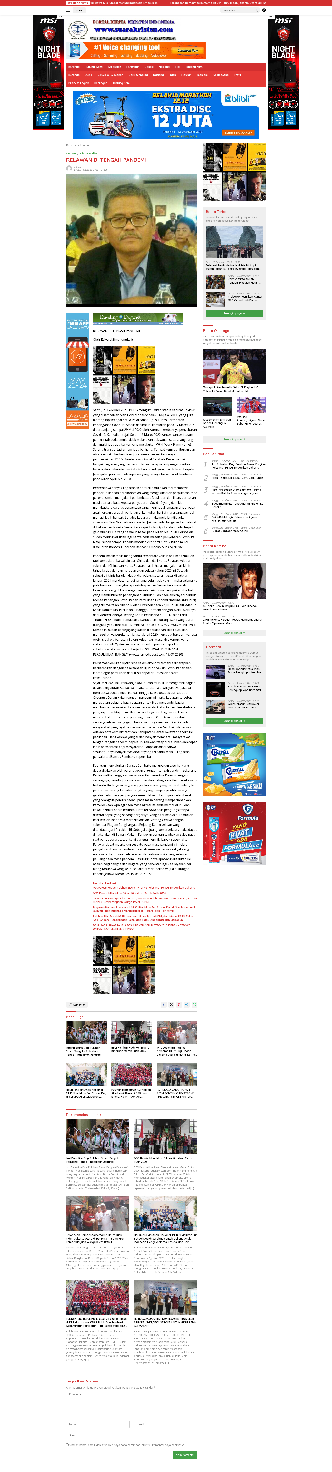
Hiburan (186, 75)
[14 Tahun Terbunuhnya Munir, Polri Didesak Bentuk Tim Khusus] (234, 581)
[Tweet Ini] (171, 1005)
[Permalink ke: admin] (69, 168)
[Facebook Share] (164, 1005)
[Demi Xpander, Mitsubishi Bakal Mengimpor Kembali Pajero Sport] (215, 672)
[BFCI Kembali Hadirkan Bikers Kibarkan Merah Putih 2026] (131, 1032)
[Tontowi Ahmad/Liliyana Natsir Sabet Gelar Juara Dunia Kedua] (251, 405)
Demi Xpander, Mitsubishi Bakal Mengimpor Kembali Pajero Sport (245, 670)
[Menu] (68, 10)
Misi (177, 67)
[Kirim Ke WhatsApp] (194, 1005)
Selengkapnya (233, 313)
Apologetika (221, 75)
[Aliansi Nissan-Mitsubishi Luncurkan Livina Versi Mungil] (215, 707)
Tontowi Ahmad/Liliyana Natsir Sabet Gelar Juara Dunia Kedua (251, 420)
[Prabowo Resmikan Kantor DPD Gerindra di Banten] (215, 299)
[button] (256, 10)
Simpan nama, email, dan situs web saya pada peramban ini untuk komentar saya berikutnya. (127, 1445)
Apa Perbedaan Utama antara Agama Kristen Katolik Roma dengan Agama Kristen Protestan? (236, 491)
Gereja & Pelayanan (110, 75)
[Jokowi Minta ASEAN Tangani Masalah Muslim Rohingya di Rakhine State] (215, 282)
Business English (78, 83)
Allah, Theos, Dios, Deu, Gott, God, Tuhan (237, 477)
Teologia (202, 75)
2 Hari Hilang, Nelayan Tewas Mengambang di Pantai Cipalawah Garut (232, 621)
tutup (60, 16)
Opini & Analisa (138, 75)
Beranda (74, 67)
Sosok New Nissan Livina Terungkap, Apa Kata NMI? (245, 688)
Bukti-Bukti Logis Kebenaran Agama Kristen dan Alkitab (235, 519)
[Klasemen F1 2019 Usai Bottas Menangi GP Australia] (217, 406)
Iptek (173, 75)
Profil (237, 75)
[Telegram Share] (187, 1005)
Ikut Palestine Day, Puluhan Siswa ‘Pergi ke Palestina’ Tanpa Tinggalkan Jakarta (144, 887)
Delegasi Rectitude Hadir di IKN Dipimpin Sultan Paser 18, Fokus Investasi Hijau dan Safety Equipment (232, 267)
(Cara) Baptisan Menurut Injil (230, 531)
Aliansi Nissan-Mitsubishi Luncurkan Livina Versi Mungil (243, 705)
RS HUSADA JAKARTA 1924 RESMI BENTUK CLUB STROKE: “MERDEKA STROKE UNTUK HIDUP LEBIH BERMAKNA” (141, 927)
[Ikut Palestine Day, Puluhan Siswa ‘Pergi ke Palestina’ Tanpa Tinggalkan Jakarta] (86, 1032)
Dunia (88, 75)
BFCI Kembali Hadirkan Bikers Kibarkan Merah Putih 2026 (129, 893)
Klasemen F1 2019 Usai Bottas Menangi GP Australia (217, 423)
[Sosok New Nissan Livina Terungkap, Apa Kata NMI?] (215, 689)
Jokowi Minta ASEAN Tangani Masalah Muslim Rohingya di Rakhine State (245, 280)
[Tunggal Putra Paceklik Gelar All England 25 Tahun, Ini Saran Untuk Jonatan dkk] (234, 366)
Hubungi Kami (94, 67)
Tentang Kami (194, 67)
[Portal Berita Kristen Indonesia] (123, 30)
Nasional (164, 67)
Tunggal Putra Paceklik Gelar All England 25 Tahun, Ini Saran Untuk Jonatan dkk (230, 389)
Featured (71, 153)
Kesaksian (114, 67)
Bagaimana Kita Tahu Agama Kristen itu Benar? (237, 505)
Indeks (79, 10)
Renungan (132, 67)
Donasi (149, 67)
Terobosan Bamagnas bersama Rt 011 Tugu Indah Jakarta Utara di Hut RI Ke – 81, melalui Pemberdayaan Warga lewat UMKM (158, 3)
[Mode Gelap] (264, 10)
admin (77, 167)
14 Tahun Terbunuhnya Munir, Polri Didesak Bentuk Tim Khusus (230, 607)
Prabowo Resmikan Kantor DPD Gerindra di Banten (245, 298)
